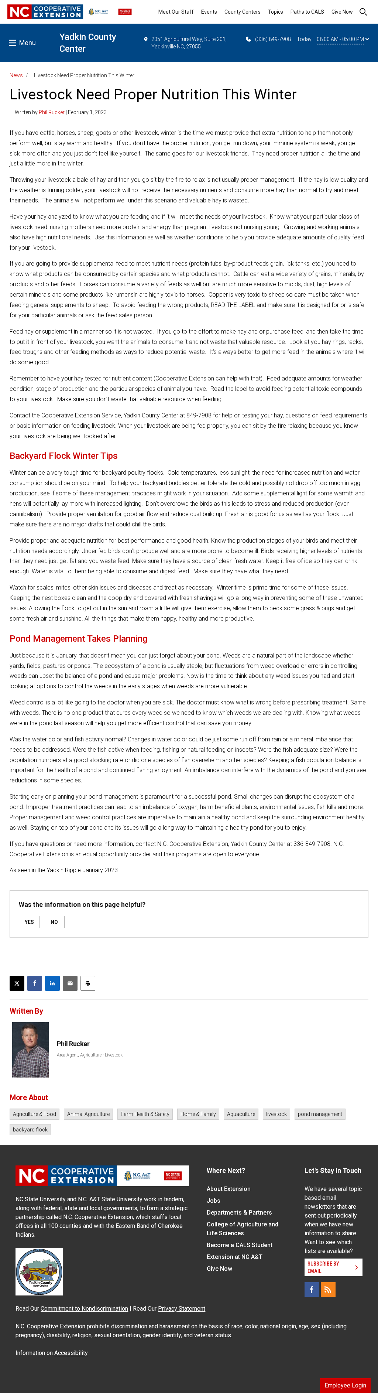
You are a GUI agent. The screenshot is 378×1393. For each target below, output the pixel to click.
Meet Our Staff (176, 12)
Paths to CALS (307, 12)
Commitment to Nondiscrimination (84, 1308)
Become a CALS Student (239, 1245)
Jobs (213, 1200)
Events (209, 12)
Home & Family (198, 1114)
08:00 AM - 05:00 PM (340, 39)
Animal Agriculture (88, 1114)
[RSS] (328, 1289)
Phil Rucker (52, 112)
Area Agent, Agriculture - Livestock (90, 1055)
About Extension (229, 1188)
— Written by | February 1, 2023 (58, 112)
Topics (275, 12)
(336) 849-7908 (273, 39)
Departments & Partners (239, 1212)
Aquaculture (241, 1114)
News (16, 75)
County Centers (242, 12)
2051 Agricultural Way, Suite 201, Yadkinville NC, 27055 (189, 42)
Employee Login (345, 1385)
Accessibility (71, 1352)
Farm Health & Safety (145, 1114)
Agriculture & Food (34, 1114)
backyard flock (30, 1130)
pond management (320, 1114)
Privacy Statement (181, 1308)
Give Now (342, 12)
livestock (276, 1114)
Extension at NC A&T (234, 1256)
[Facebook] (312, 1289)
